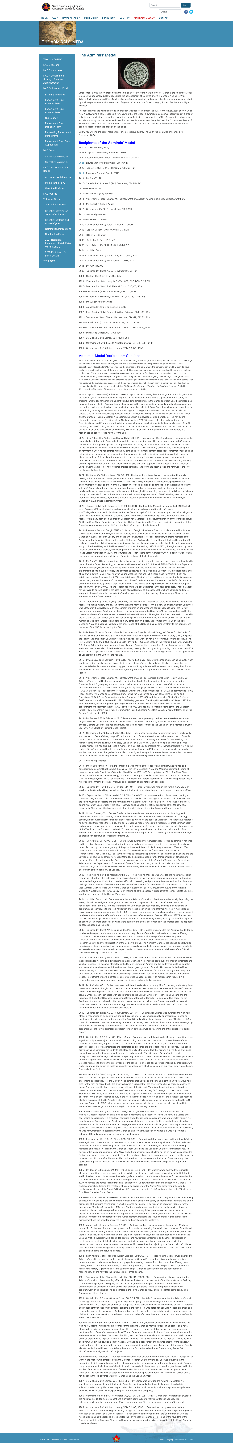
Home (44, 18)
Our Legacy (51, 117)
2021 (81, 163)
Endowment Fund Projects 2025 (54, 101)
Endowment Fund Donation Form (54, 125)
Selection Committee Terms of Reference (56, 212)
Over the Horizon (54, 188)
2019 (81, 173)
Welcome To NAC (52, 59)
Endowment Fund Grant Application (58, 143)
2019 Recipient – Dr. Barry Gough (56, 254)
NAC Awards (50, 193)
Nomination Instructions (58, 228)
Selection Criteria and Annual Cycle (57, 221)
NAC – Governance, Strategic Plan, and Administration (53, 79)
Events (124, 18)
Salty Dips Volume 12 (56, 161)
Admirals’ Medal (143, 18)
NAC (54, 18)
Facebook (186, 12)
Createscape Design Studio (184, 1440)
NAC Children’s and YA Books (55, 169)
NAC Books (49, 150)
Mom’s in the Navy (55, 182)
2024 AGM (49, 261)
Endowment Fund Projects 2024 (54, 110)
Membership (91, 18)
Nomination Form (54, 234)
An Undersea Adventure (58, 177)
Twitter (191, 12)
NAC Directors (51, 64)
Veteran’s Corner (52, 199)
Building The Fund (55, 94)
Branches (108, 18)
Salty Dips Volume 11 (56, 156)
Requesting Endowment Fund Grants (58, 134)
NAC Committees (52, 70)
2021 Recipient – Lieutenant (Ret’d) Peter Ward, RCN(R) (58, 243)
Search (186, 5)
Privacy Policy (73, 1440)
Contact (164, 18)
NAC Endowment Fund (55, 88)
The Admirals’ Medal (54, 204)
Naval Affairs (70, 18)
